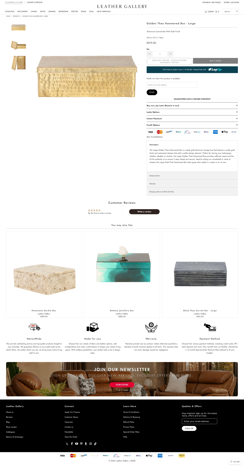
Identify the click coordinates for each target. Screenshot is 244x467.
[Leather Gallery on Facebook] (72, 443)
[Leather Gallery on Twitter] (67, 444)
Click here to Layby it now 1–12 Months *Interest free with (185, 69)
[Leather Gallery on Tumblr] (86, 443)
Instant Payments (192, 118)
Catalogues (10, 432)
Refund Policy (128, 422)
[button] (9, 11)
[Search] (237, 11)
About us (9, 412)
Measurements (154, 175)
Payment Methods (211, 2)
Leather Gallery (122, 460)
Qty (148, 49)
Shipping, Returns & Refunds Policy (161, 191)
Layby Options (192, 112)
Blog (8, 422)
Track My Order (71, 436)
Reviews (9, 417)
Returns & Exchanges (14, 436)
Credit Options (192, 125)
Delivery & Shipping (131, 417)
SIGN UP (189, 428)
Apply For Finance (72, 412)
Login (211, 11)
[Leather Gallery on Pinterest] (81, 443)
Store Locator (231, 2)
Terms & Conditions (131, 412)
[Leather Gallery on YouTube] (77, 443)
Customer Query (71, 417)
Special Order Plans (131, 432)
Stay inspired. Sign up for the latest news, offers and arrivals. (199, 414)
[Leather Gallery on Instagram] (91, 443)
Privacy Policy (128, 427)
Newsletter (69, 432)
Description (154, 144)
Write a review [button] (144, 211)
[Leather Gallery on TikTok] (95, 443)
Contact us (69, 427)
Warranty (152, 183)
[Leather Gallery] (122, 7)
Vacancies (69, 422)
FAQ (125, 436)
